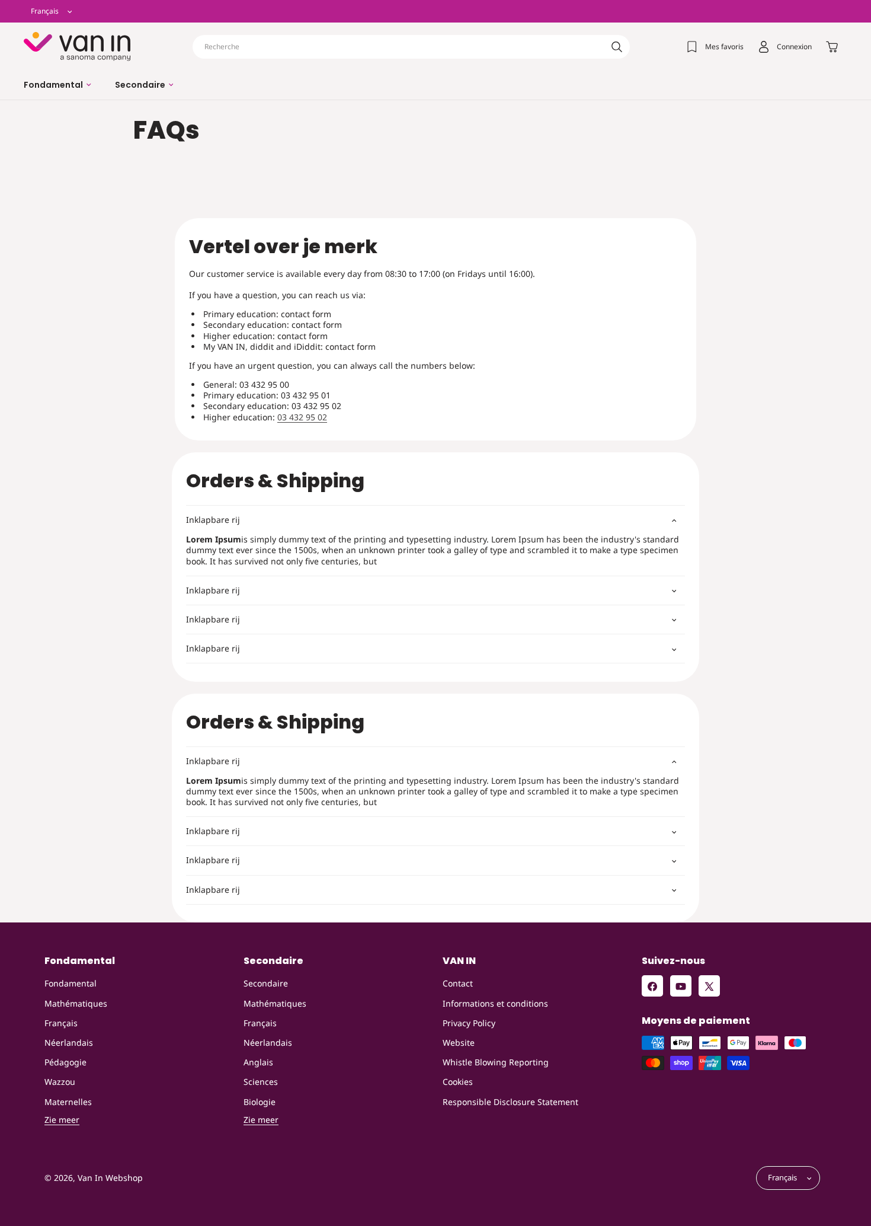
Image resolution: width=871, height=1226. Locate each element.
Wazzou (59, 1082)
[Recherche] (617, 47)
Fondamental (70, 983)
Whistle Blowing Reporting (496, 1062)
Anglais (258, 1062)
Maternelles (68, 1101)
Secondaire (266, 983)
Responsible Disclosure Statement (510, 1101)
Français (61, 1023)
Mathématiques (75, 1003)
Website (459, 1042)
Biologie (260, 1101)
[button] (57, 85)
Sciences (261, 1082)
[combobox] (411, 47)
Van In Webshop (110, 1178)
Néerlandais (68, 1042)
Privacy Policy (469, 1023)
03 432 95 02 (302, 417)
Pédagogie (65, 1062)
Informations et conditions (495, 1003)
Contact (458, 983)
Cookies (458, 1082)
